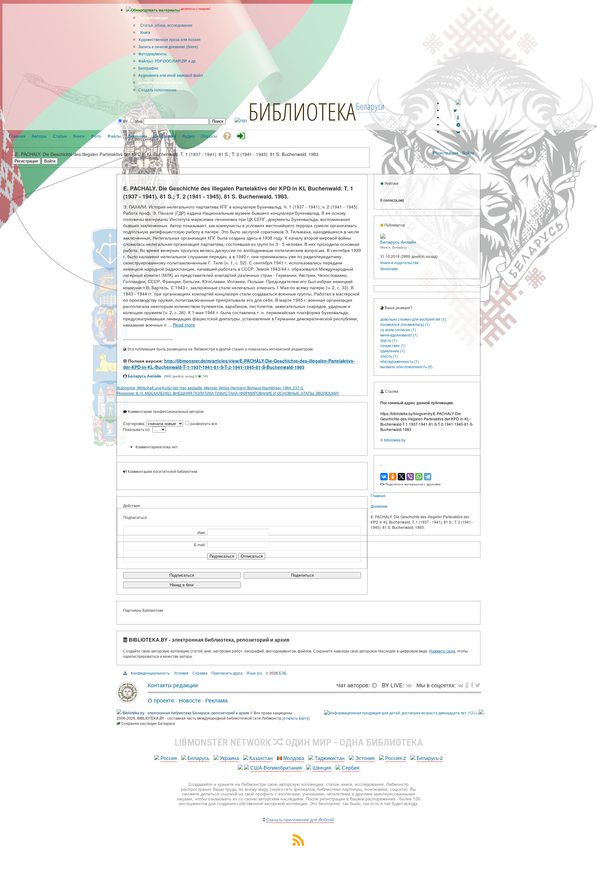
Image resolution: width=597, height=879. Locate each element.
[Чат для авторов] (376, 685)
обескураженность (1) (399, 361)
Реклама (216, 700)
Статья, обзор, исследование (165, 25)
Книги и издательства (399, 262)
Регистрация (445, 152)
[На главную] (127, 701)
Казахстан (261, 758)
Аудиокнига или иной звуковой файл (170, 75)
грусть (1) (388, 340)
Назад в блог (182, 585)
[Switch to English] (458, 103)
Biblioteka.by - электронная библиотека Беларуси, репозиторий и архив (186, 712)
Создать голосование (157, 89)
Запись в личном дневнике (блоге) (168, 46)
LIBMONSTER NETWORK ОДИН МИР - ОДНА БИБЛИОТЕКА (298, 742)
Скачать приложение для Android (300, 819)
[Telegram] (427, 476)
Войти (468, 152)
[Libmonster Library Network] (481, 712)
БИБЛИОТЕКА (302, 111)
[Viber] (410, 476)
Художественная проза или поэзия (169, 39)
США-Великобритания (276, 767)
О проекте (161, 700)
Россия (168, 758)
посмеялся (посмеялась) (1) (405, 324)
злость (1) (389, 356)
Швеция (321, 767)
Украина (229, 758)
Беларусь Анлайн (144, 376)
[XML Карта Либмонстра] (298, 843)
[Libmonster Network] (400, 712)
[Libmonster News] (477, 685)
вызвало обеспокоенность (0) (406, 366)
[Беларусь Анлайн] (382, 237)
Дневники (379, 506)
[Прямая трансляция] (410, 685)
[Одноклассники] (392, 476)
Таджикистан (330, 758)
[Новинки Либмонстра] (467, 685)
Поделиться (302, 575)
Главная (378, 495)
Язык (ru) (254, 672)
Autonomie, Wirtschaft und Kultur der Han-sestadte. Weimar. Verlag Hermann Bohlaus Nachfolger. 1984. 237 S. (210, 387)
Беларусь (198, 758)
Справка (199, 672)
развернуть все (203, 423)
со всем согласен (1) (398, 329)
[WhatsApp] (419, 476)
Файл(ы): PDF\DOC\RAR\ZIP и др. (167, 60)
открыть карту (296, 718)
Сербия (350, 767)
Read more (184, 325)
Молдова (293, 758)
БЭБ (283, 672)
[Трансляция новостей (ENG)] (455, 110)
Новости (190, 700)
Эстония (365, 758)
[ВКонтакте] (384, 476)
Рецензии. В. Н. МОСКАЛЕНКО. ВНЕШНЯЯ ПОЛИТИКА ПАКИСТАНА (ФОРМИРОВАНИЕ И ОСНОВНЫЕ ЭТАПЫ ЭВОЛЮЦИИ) (228, 393)
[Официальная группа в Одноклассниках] (458, 117)
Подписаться (181, 575)
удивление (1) (392, 350)
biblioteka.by (394, 439)
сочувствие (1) (392, 345)
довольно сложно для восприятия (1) (413, 319)
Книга (144, 32)
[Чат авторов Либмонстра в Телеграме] (458, 124)
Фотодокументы (152, 53)
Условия (181, 672)
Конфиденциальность (150, 672)
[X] (401, 476)
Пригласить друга (227, 672)
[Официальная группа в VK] (458, 131)
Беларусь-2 (430, 758)
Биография (148, 68)
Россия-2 (395, 758)
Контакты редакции (173, 685)
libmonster (389, 268)
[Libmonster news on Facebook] (472, 685)
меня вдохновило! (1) (399, 334)
